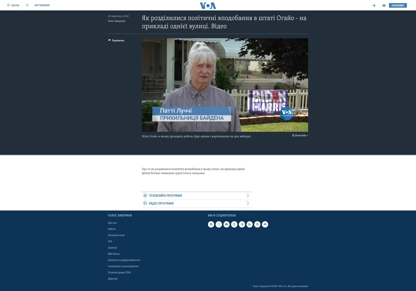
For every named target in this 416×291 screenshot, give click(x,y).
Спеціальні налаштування (123, 266)
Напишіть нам (116, 235)
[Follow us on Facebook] (211, 224)
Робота (112, 229)
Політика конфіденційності (124, 260)
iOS (110, 241)
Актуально (42, 5)
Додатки (113, 278)
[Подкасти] (257, 224)
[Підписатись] (265, 224)
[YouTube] (384, 5)
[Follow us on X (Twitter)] (219, 224)
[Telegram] (374, 5)
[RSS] (250, 224)
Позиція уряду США (119, 272)
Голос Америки (116, 21)
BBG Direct (114, 254)
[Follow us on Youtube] (226, 224)
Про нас (112, 223)
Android (112, 248)
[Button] (116, 41)
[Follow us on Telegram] (242, 224)
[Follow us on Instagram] (234, 224)
